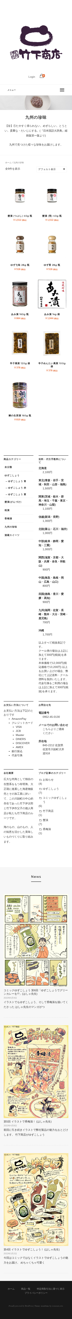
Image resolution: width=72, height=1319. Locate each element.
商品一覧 (25, 1288)
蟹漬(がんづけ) (13, 501)
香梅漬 (8, 518)
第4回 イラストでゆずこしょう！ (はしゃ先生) (32, 1249)
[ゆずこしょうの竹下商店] (36, 70)
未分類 (8, 467)
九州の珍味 (11, 526)
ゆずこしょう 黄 (17, 494)
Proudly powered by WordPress (21, 1306)
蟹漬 (45, 820)
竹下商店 (48, 810)
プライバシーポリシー (36, 1293)
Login (31, 76)
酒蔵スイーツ (12, 535)
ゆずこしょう (12, 475)
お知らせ (48, 779)
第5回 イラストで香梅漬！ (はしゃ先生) (28, 1121)
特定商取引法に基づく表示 (51, 1288)
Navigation (36, 90)
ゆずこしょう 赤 (17, 487)
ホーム (8, 162)
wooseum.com (57, 1306)
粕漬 (7, 510)
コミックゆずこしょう (55, 799)
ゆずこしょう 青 (17, 481)
